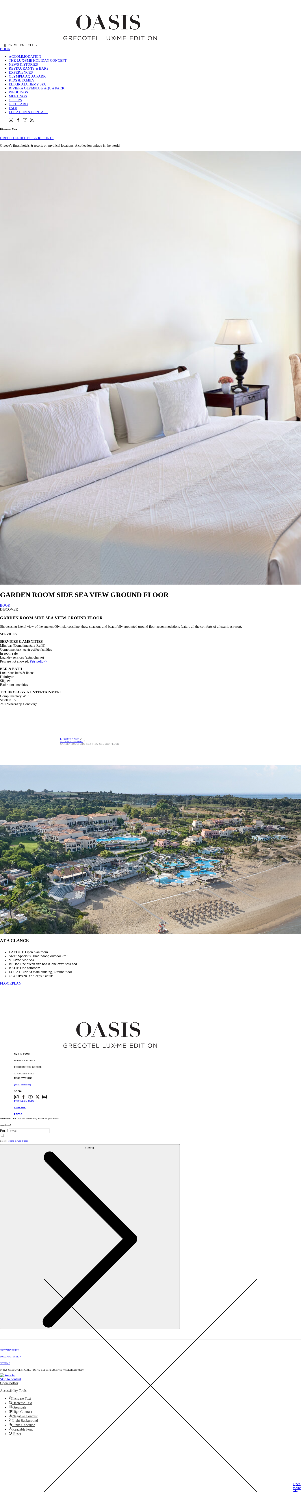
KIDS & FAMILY (22, 80)
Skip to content (10, 1379)
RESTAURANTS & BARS (28, 68)
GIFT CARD (18, 104)
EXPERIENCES (21, 72)
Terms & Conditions (18, 1141)
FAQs (13, 108)
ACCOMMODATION (25, 56)
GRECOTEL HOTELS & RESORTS (27, 138)
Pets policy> (38, 661)
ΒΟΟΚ (5, 605)
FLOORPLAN (10, 983)
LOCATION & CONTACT (28, 112)
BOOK (5, 49)
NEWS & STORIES (23, 64)
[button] (9, 1383)
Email (4, 1131)
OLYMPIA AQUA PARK (27, 76)
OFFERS (15, 100)
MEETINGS (18, 96)
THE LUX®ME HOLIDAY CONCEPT (38, 60)
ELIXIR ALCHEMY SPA (27, 84)
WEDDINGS (18, 92)
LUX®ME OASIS (69, 739)
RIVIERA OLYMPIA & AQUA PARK (37, 88)
